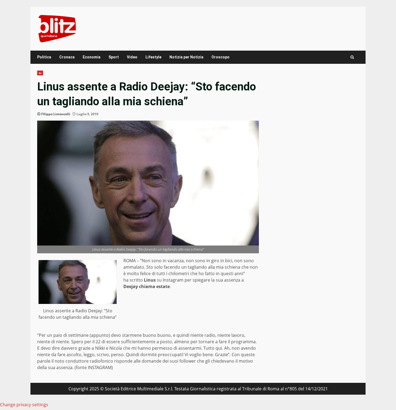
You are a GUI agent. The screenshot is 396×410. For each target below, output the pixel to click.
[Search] (352, 57)
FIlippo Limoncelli (55, 114)
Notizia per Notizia (186, 57)
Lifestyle (153, 57)
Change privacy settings (24, 405)
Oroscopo (220, 57)
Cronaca (67, 57)
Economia (91, 57)
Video (132, 57)
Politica (44, 57)
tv (40, 73)
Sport (114, 57)
